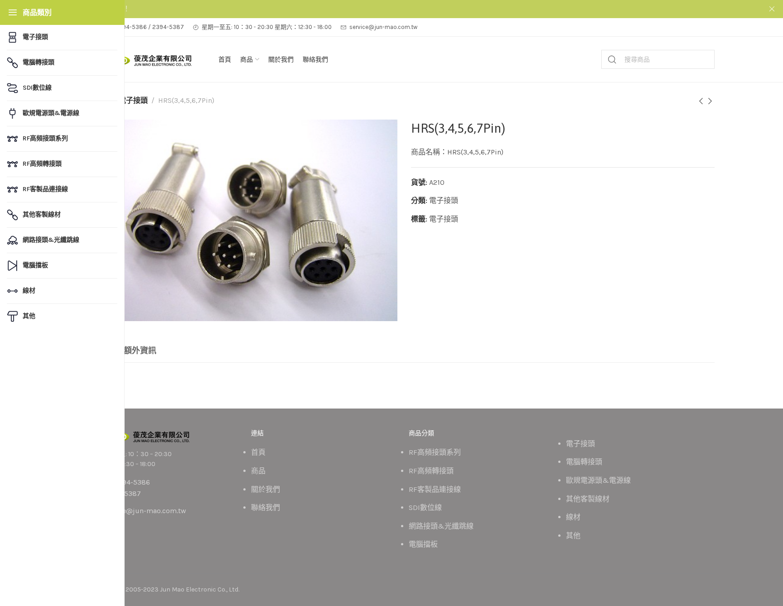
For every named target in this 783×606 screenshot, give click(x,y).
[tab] (140, 351)
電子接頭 (133, 100)
